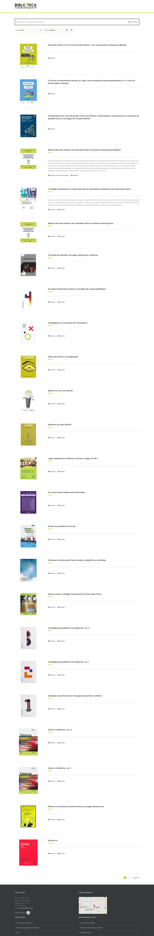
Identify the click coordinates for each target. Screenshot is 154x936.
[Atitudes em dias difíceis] (28, 434)
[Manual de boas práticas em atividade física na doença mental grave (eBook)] (28, 159)
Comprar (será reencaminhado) (59, 175)
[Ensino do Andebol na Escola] (28, 536)
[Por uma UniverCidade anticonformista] (28, 502)
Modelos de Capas (85, 933)
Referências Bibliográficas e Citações (91, 928)
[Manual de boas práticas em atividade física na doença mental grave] (28, 232)
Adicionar (52, 210)
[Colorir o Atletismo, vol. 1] (28, 780)
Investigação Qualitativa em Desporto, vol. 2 (68, 628)
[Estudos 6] (28, 852)
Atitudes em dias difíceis (59, 424)
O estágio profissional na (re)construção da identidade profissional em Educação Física (89, 189)
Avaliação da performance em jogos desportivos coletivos (75, 696)
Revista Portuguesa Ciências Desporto (27, 928)
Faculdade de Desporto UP (24, 923)
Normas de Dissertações (87, 923)
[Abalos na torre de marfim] (28, 400)
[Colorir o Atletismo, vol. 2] (28, 741)
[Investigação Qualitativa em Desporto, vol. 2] (28, 638)
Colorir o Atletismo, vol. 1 (59, 768)
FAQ (17, 933)
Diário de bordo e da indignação (63, 357)
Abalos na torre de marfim (60, 390)
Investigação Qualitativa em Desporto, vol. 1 (68, 662)
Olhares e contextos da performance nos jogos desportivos (76, 806)
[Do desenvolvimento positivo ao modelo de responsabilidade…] (28, 299)
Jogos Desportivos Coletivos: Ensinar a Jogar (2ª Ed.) (73, 458)
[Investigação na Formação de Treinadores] (28, 333)
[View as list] (71, 30)
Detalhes (52, 58)
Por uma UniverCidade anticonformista (66, 492)
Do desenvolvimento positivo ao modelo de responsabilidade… (77, 289)
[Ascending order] (40, 30)
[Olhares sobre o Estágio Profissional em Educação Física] (28, 604)
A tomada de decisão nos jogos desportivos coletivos (73, 255)
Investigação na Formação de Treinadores (67, 323)
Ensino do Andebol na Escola (61, 526)
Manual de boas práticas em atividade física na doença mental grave (80, 223)
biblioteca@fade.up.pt (26, 908)
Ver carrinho (134, 22)
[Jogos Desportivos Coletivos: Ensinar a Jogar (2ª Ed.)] (28, 468)
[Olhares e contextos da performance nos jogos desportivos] (28, 816)
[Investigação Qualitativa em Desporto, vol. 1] (28, 672)
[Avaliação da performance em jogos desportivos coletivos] (28, 706)
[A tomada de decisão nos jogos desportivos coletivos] (28, 265)
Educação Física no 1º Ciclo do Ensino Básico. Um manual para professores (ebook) (87, 45)
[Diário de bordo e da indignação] (28, 366)
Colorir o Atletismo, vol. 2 (60, 730)
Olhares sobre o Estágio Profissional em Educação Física (74, 594)
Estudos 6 (52, 840)
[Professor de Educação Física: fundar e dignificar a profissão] (28, 570)
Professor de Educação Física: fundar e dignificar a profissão (77, 560)
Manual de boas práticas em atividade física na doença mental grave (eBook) (84, 150)
